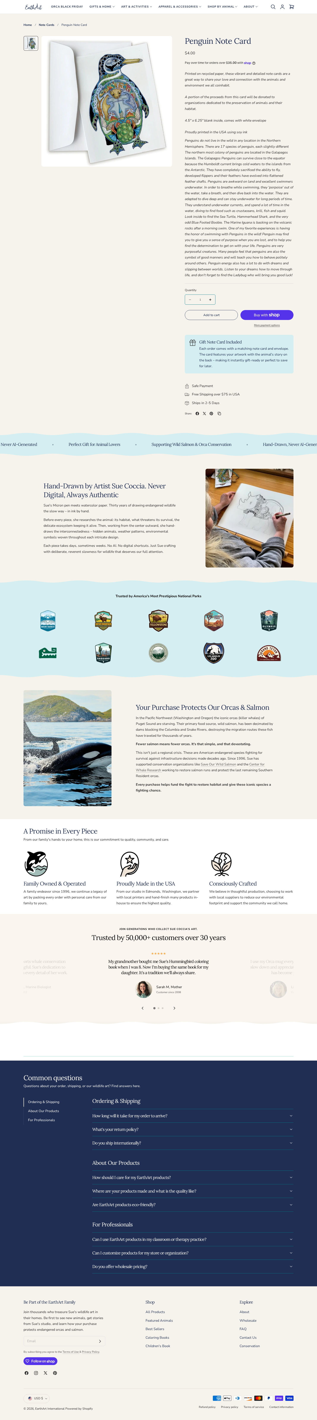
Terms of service (254, 1407)
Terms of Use (71, 1352)
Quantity (190, 290)
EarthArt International (49, 1409)
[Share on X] (204, 413)
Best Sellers (155, 1329)
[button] (273, 7)
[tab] (31, 43)
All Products (155, 1312)
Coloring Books (157, 1337)
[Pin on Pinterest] (211, 413)
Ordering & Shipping (43, 1102)
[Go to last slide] (142, 1008)
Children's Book (158, 1346)
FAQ (243, 1329)
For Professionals (41, 1120)
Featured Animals (159, 1320)
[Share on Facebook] (197, 413)
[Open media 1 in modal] (164, 44)
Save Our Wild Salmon (218, 764)
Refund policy (207, 1407)
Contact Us (248, 1337)
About (244, 1312)
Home (28, 25)
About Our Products (43, 1111)
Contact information (281, 1407)
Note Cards (46, 25)
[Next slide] (174, 1008)
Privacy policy (229, 1407)
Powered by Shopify (79, 1409)
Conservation (250, 1346)
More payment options (267, 325)
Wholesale (248, 1320)
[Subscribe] (100, 1341)
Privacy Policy (90, 1352)
